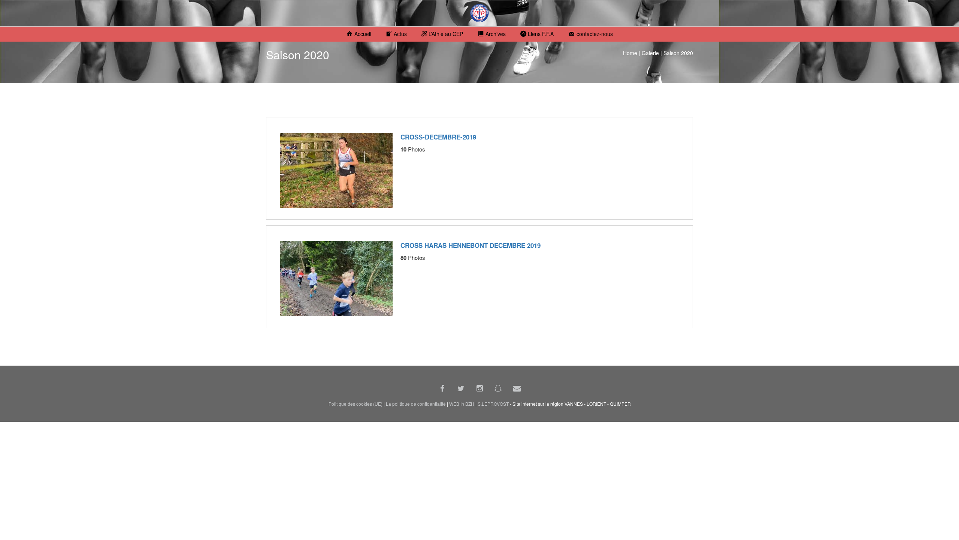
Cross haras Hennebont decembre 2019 (470, 245)
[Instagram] (479, 388)
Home (630, 53)
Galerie (650, 53)
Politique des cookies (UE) (355, 403)
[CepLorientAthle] (498, 388)
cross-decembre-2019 (438, 136)
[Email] (516, 388)
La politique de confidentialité (416, 403)
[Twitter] (460, 388)
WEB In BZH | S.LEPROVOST (479, 403)
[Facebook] (442, 388)
